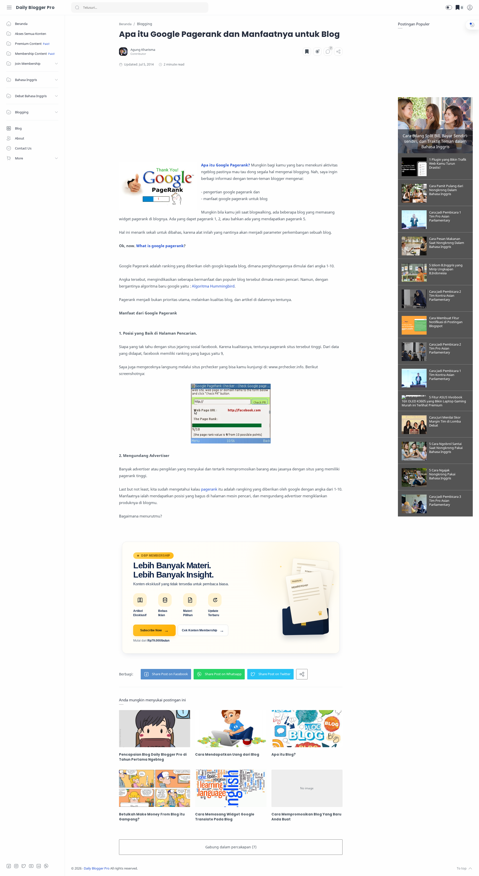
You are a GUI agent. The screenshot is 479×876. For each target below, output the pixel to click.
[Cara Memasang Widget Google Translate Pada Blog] (230, 788)
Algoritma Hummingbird (213, 286)
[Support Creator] (317, 51)
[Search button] (77, 7)
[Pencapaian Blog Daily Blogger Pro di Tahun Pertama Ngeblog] (154, 728)
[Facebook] (8, 866)
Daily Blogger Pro (35, 7)
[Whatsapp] (46, 866)
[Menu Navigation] (9, 7)
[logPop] (470, 7)
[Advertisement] (231, 114)
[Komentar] (328, 51)
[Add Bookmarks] (307, 51)
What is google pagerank (160, 245)
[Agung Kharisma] (142, 50)
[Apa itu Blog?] (307, 728)
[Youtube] (31, 866)
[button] (449, 7)
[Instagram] (16, 866)
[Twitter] (23, 866)
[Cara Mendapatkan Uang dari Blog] (230, 728)
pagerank (209, 489)
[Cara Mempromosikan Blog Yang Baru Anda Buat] (307, 788)
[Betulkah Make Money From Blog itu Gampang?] (154, 788)
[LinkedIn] (38, 866)
